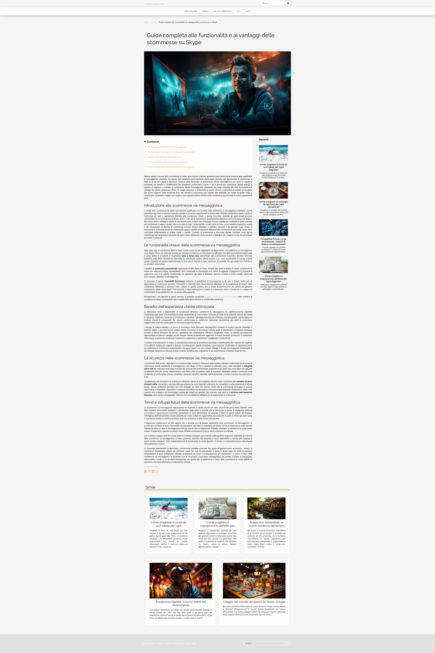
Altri (248, 11)
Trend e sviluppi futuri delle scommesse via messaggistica (171, 167)
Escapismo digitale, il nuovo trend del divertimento (181, 603)
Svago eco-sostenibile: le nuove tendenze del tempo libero (266, 526)
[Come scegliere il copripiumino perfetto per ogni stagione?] (273, 265)
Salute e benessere (222, 11)
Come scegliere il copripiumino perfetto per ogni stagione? (273, 279)
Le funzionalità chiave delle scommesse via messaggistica (171, 152)
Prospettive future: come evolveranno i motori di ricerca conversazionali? (273, 241)
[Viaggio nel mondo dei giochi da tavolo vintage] (254, 580)
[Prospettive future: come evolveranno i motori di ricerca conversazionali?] (273, 227)
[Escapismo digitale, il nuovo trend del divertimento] (181, 580)
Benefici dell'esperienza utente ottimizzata (165, 157)
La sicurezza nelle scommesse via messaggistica (168, 162)
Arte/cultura (190, 11)
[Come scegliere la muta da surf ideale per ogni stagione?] (273, 153)
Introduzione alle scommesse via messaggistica (167, 147)
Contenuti (153, 141)
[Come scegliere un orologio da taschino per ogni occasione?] (273, 190)
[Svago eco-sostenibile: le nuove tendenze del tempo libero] (266, 508)
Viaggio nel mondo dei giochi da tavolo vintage (254, 601)
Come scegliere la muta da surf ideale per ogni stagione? (273, 167)
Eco (238, 11)
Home (146, 22)
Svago (205, 11)
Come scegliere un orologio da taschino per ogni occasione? (273, 204)
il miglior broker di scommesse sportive (221, 297)
